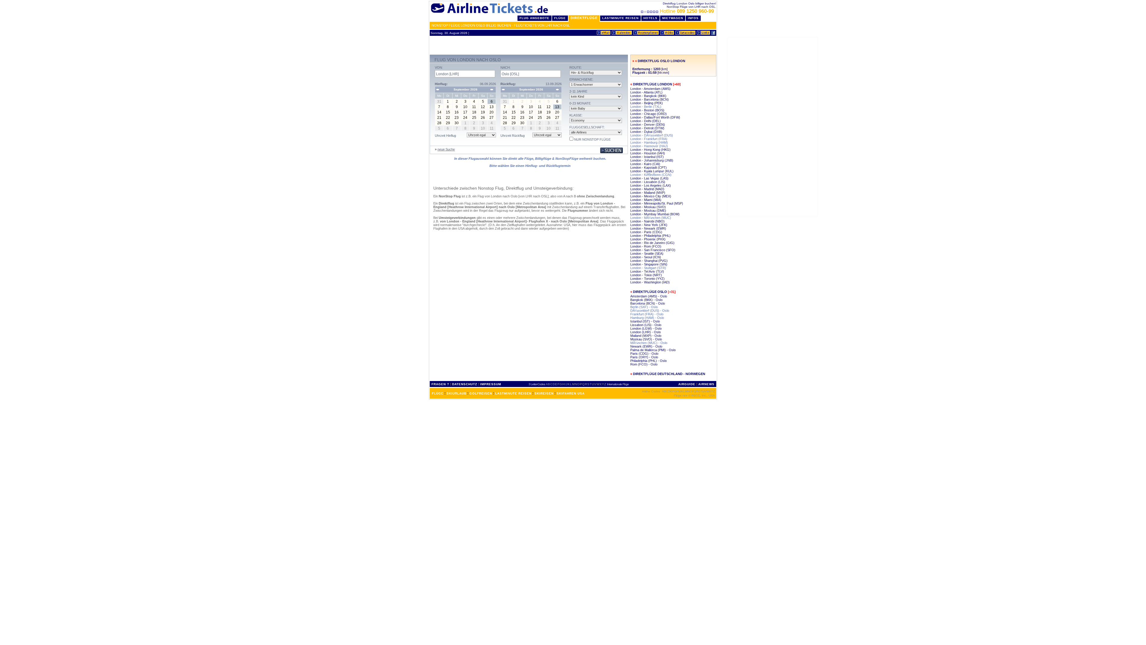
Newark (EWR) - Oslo (646, 346)
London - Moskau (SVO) (648, 207)
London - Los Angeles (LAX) (650, 185)
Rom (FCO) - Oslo (643, 364)
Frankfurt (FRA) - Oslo (646, 314)
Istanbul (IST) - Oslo (645, 321)
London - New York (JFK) (648, 225)
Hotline (686, 11)
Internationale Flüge (618, 384)
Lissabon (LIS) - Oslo (645, 325)
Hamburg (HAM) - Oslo (647, 318)
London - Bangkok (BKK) (648, 96)
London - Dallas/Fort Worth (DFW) (655, 117)
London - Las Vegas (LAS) (649, 178)
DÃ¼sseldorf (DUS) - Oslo (649, 310)
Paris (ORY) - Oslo (644, 357)
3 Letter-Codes (537, 384)
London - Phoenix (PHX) (648, 239)
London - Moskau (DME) (648, 210)
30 (457, 123)
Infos (693, 18)
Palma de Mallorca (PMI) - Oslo (653, 350)
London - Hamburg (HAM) (649, 142)
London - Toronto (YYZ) (647, 278)
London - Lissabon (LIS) (647, 182)
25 (474, 118)
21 (439, 118)
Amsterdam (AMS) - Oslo (648, 296)
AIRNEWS (706, 384)
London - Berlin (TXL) (645, 106)
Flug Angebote (534, 18)
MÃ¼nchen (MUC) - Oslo (648, 343)
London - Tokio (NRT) (646, 275)
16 (457, 112)
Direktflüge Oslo (650, 292)
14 (439, 112)
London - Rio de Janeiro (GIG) (652, 243)
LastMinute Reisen (620, 18)
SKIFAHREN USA (571, 393)
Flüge (560, 18)
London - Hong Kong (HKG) (650, 149)
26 (483, 118)
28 (439, 123)
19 (483, 112)
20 (491, 112)
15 (448, 112)
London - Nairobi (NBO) (647, 221)
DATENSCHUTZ (464, 384)
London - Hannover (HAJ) (649, 146)
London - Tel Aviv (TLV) (647, 271)
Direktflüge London (652, 84)
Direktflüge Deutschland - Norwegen (669, 374)
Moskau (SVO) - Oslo (646, 339)
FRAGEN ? (440, 384)
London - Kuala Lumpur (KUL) (652, 171)
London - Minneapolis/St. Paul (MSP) (656, 203)
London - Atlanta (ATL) (646, 92)
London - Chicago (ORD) (648, 114)
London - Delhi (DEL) (645, 121)
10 (465, 107)
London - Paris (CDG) (646, 232)
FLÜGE (437, 393)
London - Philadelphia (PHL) (650, 235)
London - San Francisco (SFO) (652, 250)
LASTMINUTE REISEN (513, 393)
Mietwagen (672, 18)
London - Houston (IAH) (647, 153)
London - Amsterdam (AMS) (650, 88)
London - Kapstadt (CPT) (648, 167)
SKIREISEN (544, 393)
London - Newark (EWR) (648, 228)
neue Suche (446, 149)
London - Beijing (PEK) (646, 103)
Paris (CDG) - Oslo (644, 353)
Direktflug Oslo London (661, 61)
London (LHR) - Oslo (645, 332)
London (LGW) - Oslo (646, 328)
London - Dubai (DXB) (646, 131)
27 (491, 118)
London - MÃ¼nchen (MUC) (650, 217)
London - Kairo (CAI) (645, 164)
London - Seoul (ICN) (645, 257)
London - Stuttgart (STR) (648, 268)
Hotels (650, 18)
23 (457, 118)
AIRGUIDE (686, 384)
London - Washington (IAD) (650, 282)
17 (465, 112)
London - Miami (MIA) (645, 200)
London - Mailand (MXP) (647, 192)
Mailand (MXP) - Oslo (645, 335)
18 (474, 112)
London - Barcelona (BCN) (649, 99)
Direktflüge (584, 18)
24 (465, 118)
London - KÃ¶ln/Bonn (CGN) (650, 174)
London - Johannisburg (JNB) (651, 160)
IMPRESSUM (490, 384)
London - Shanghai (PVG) (649, 260)
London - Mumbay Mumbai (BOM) (655, 214)
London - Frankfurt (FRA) (648, 139)
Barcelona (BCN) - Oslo (647, 303)
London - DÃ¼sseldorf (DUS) (651, 135)
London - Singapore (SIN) (648, 264)
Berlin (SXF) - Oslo (644, 307)
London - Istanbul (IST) (647, 157)
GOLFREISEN (480, 393)
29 (448, 123)
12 (483, 107)
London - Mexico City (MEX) (650, 196)
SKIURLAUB (456, 393)
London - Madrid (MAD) (647, 189)
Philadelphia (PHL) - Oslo (648, 361)
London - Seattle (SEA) (646, 253)
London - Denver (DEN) (647, 124)
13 (491, 107)
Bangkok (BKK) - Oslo (646, 300)
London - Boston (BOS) (647, 110)
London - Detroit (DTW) (647, 128)
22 (448, 118)
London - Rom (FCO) (645, 246)
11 (474, 107)
